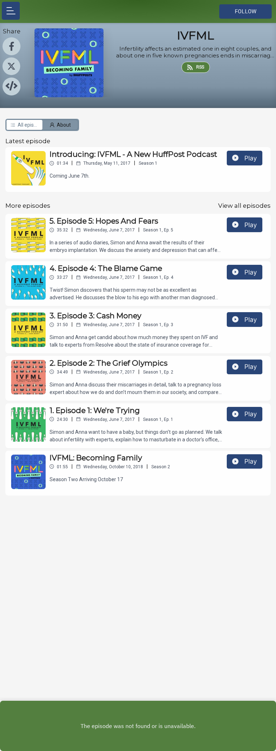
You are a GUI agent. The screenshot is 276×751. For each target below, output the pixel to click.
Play (250, 158)
